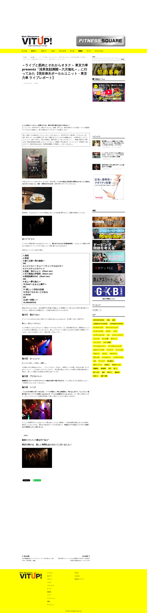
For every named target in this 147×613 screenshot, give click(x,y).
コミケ (115, 331)
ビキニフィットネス (98, 350)
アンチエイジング (98, 327)
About (76, 573)
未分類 (36, 83)
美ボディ (34, 51)
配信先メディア (79, 579)
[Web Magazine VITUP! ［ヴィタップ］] (37, 43)
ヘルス (53, 51)
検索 (93, 57)
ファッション (99, 51)
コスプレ (108, 331)
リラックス (62, 51)
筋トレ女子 (96, 372)
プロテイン (96, 353)
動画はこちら (100, 79)
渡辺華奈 (103, 368)
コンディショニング (98, 335)
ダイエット (114, 339)
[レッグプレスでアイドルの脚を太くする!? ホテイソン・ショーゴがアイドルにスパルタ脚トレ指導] (96, 155)
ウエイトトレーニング (112, 327)
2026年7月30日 (106, 169)
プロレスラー (113, 353)
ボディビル (96, 357)
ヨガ (94, 361)
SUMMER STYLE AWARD (100, 324)
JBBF (113, 320)
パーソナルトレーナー (99, 346)
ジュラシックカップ (117, 335)
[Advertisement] (74, 17)
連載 (94, 210)
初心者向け (110, 361)
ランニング (102, 361)
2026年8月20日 (106, 147)
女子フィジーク (97, 365)
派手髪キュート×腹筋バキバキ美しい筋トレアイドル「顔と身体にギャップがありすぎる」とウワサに (113, 143)
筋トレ (115, 368)
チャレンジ (50, 604)
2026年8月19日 (106, 159)
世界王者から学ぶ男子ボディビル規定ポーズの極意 (113, 166)
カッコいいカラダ (98, 331)
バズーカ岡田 (107, 342)
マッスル (24, 51)
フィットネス (119, 350)
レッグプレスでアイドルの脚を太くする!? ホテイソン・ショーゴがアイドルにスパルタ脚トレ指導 (113, 155)
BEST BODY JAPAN (98, 320)
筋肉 (103, 372)
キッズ (72, 51)
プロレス (104, 353)
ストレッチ (96, 339)
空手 (110, 368)
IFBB (108, 320)
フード (89, 51)
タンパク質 (105, 339)
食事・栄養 (104, 376)
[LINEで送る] (37, 480)
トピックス (96, 136)
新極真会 (95, 368)
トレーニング (97, 342)
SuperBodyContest (116, 324)
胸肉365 (117, 372)
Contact (77, 576)
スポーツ (43, 51)
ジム (108, 335)
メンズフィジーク (118, 357)
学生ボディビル (116, 365)
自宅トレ (95, 376)
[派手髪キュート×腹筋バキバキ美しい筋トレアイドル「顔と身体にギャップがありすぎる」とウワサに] (96, 143)
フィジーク (110, 350)
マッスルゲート (106, 357)
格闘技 (80, 51)
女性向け (107, 365)
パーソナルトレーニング (114, 346)
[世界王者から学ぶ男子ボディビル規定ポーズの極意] (96, 167)
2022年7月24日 (28, 83)
